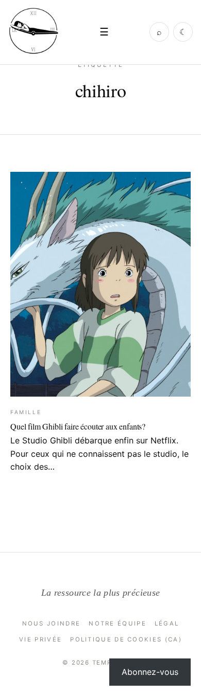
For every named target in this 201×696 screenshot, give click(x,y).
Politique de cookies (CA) (126, 639)
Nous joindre (51, 623)
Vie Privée (40, 639)
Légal (167, 623)
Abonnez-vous (150, 672)
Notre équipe (117, 623)
